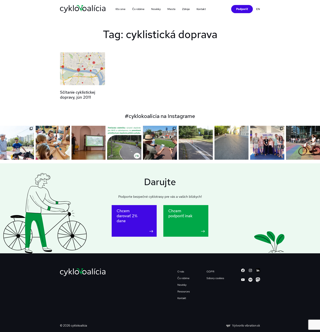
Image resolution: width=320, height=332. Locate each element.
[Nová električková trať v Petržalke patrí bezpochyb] (124, 143)
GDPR (210, 271)
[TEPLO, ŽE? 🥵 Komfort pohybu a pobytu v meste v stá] (231, 143)
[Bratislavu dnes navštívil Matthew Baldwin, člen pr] (17, 143)
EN (258, 9)
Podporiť (242, 9)
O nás (180, 271)
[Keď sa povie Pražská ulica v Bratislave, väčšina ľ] (196, 143)
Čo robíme (183, 278)
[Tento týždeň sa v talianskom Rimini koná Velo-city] (267, 143)
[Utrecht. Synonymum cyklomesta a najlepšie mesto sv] (303, 143)
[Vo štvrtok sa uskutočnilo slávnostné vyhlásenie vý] (89, 143)
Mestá (171, 9)
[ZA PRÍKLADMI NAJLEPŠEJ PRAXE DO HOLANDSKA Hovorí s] (160, 143)
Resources (183, 291)
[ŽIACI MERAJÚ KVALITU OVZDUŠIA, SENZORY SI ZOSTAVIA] (53, 143)
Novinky (156, 9)
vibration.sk (252, 325)
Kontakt (201, 9)
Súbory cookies (215, 278)
